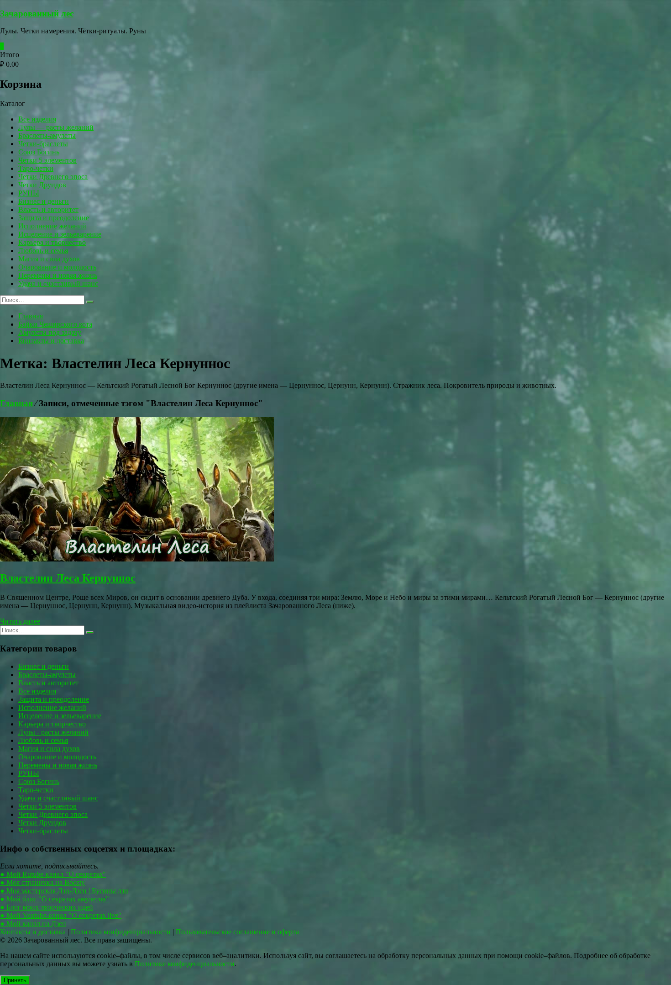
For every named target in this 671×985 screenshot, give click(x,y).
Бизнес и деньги (43, 201)
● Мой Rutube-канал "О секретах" (53, 874)
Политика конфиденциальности (121, 932)
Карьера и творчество (52, 242)
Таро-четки (35, 168)
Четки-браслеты (43, 144)
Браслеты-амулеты (47, 135)
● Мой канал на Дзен (33, 923)
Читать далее (20, 621)
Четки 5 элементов (47, 160)
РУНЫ (28, 193)
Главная (30, 316)
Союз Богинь (38, 152)
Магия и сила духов (49, 259)
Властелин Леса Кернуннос (68, 578)
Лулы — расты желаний (56, 127)
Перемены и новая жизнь (57, 275)
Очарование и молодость (57, 267)
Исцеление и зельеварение (59, 234)
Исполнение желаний (52, 226)
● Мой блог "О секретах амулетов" (54, 899)
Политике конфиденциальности (185, 964)
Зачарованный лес (36, 13)
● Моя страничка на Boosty (42, 882)
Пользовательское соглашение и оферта (237, 932)
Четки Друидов (42, 185)
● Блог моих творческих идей (46, 907)
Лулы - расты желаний (53, 732)
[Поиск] (90, 302)
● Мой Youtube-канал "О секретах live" (60, 915)
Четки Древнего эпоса (53, 176)
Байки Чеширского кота (55, 324)
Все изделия (37, 119)
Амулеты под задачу (49, 332)
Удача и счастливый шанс (58, 283)
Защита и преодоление (53, 218)
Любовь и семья (43, 250)
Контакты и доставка (51, 340)
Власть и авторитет (48, 209)
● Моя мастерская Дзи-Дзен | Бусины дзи (64, 891)
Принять (15, 980)
